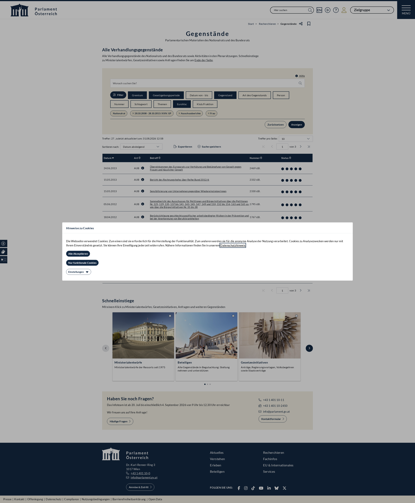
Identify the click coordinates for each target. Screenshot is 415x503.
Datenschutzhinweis (232, 245)
